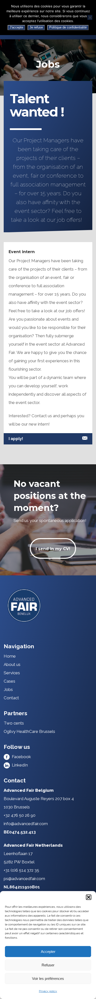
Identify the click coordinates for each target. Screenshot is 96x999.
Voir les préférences (48, 978)
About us (12, 664)
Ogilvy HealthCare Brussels (29, 731)
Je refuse (36, 27)
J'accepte (16, 27)
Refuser (48, 965)
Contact (11, 697)
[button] (88, 897)
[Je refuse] (89, 17)
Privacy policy (48, 991)
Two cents (14, 723)
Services (12, 672)
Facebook (20, 756)
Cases (9, 681)
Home (10, 656)
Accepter (48, 951)
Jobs (8, 689)
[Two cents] (48, 605)
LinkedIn (19, 765)
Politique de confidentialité (68, 27)
